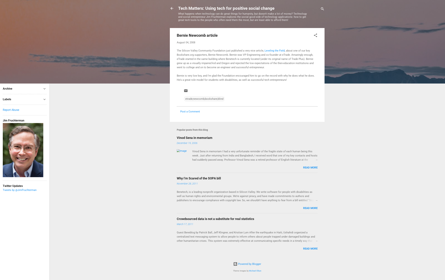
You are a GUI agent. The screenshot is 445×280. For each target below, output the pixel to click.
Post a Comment (190, 111)
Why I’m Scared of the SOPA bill (199, 178)
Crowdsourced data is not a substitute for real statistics (215, 219)
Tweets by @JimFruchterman (20, 190)
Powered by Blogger (249, 264)
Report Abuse (11, 110)
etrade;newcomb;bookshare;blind (204, 98)
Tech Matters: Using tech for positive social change (226, 8)
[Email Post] (186, 91)
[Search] (322, 9)
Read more (310, 167)
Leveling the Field (275, 50)
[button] (315, 36)
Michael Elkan (255, 271)
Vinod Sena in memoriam (194, 138)
